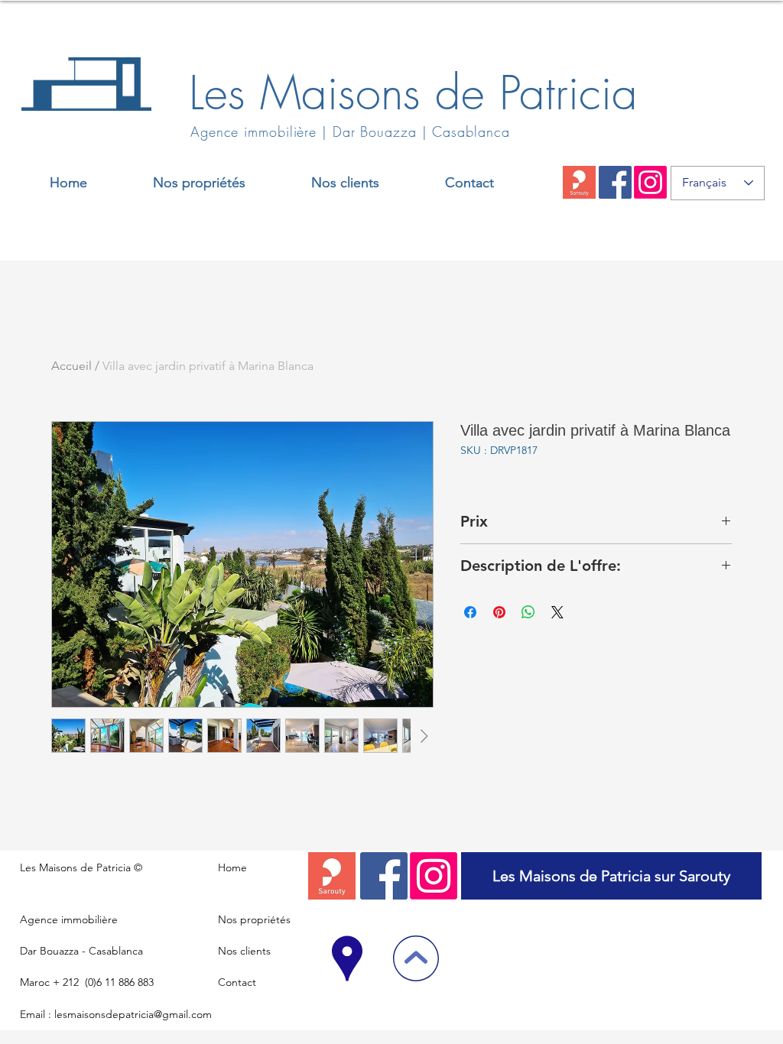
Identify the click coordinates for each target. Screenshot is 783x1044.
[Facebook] (615, 182)
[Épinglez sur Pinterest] (499, 612)
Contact (237, 982)
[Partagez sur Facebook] (470, 612)
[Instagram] (650, 182)
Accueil (71, 365)
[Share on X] (557, 612)
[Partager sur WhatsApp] (528, 612)
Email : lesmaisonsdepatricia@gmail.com (116, 1014)
